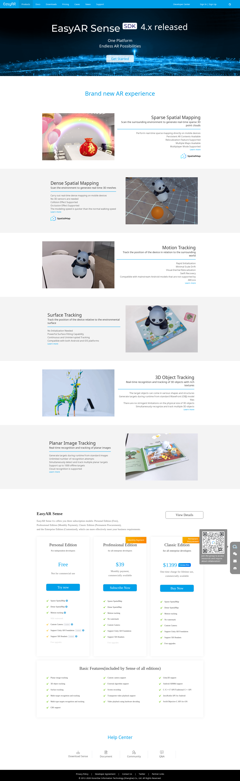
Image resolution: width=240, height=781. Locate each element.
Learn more (195, 149)
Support (100, 4)
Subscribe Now (120, 588)
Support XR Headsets (59, 636)
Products (26, 4)
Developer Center (181, 4)
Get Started (120, 58)
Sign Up (212, 4)
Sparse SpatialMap (58, 601)
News (88, 4)
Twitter (142, 774)
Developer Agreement (105, 774)
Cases (77, 4)
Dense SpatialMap (58, 607)
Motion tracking (57, 613)
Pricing (65, 4)
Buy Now (177, 588)
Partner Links (158, 774)
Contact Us (127, 774)
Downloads (51, 4)
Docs (38, 4)
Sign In (203, 4)
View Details (184, 515)
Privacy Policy (82, 774)
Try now (63, 587)
